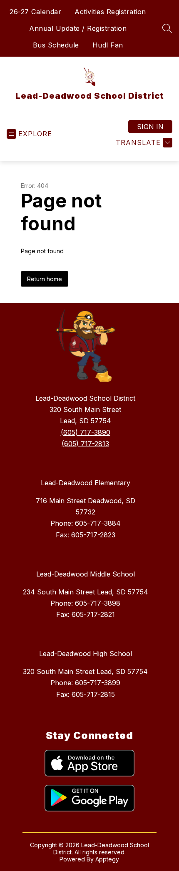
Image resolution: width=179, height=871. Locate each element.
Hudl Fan (107, 45)
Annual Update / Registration (78, 28)
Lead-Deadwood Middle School (85, 574)
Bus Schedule (56, 45)
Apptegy (107, 859)
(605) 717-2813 (85, 443)
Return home (44, 278)
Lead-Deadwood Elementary (85, 483)
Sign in (150, 126)
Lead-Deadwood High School (85, 653)
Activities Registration (110, 11)
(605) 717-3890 (85, 432)
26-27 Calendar (35, 11)
